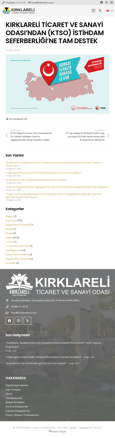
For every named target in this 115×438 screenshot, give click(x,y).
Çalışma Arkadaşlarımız (18, 410)
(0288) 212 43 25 (19, 306)
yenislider (11, 263)
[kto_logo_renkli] (18, 10)
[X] (106, 2)
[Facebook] (101, 2)
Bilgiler (9, 216)
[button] (93, 11)
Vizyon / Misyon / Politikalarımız (22, 415)
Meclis (9, 393)
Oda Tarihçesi (13, 389)
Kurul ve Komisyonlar (17, 406)
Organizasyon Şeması (17, 385)
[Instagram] (111, 2)
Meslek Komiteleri (15, 402)
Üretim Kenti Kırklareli (17, 254)
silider (9, 237)
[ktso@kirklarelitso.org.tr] (8, 312)
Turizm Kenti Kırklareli (17, 245)
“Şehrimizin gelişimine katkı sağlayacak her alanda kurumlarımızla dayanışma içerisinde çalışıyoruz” (57, 186)
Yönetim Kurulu (14, 398)
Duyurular (11, 220)
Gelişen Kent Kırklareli (17, 224)
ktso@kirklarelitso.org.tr (24, 312)
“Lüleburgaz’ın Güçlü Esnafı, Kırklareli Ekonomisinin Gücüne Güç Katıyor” (44, 172)
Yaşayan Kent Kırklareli (18, 258)
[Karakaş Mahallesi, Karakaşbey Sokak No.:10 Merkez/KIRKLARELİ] (8, 300)
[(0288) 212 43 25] (8, 306)
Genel (9, 229)
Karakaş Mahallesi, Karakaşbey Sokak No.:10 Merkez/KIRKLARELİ (45, 300)
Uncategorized (13, 250)
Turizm (9, 241)
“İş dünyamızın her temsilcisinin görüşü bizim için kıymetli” (36, 179)
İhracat (9, 233)
